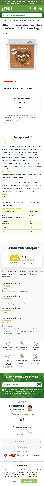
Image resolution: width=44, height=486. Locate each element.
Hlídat (22, 103)
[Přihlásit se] (30, 8)
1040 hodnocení (27, 263)
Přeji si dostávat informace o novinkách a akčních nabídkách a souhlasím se (23, 391)
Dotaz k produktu (22, 98)
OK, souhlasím (29, 481)
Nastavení (13, 481)
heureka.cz (6, 277)
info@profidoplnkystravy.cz (22, 414)
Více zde (7, 122)
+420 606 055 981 (16, 409)
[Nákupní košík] (34, 8)
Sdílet (22, 108)
